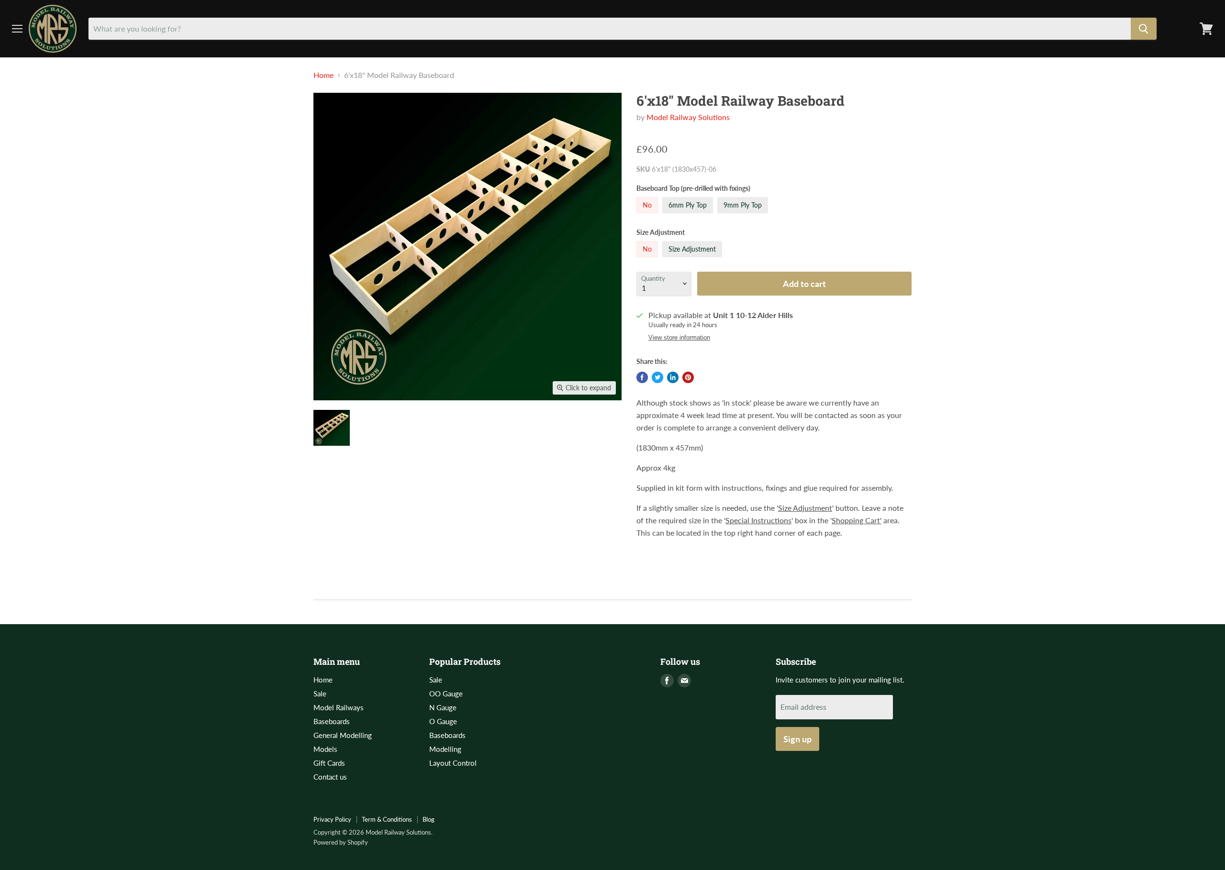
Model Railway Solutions (688, 116)
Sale (319, 693)
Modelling (445, 749)
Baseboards (331, 721)
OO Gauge (446, 693)
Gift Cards (329, 763)
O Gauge (443, 721)
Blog (428, 819)
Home (323, 75)
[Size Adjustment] (693, 259)
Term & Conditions (387, 819)
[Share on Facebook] (642, 377)
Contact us (330, 776)
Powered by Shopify (340, 842)
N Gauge (443, 707)
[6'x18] (331, 428)
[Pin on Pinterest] (688, 377)
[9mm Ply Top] (743, 215)
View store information (679, 337)
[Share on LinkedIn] (673, 377)
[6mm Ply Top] (688, 215)
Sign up (797, 739)
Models (325, 749)
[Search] (1144, 29)
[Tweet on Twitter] (657, 377)
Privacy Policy (332, 819)
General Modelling (342, 735)
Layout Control (453, 763)
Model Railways (338, 707)
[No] (648, 215)
